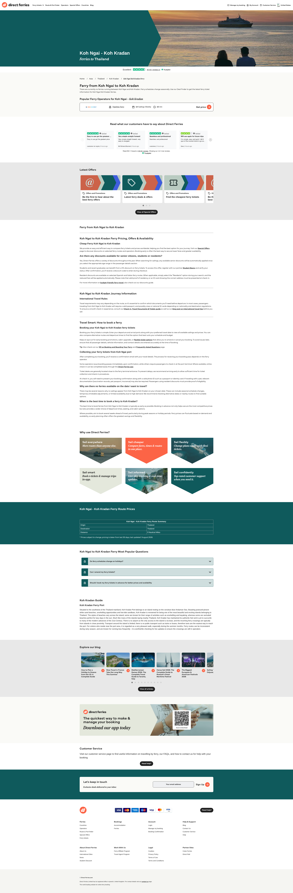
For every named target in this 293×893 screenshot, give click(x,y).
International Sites (86, 854)
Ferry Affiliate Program (122, 851)
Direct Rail (186, 854)
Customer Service (189, 832)
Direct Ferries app (125, 367)
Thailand (101, 79)
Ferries (116, 828)
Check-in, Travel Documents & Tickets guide (142, 309)
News (82, 857)
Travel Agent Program (122, 854)
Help (184, 835)
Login (150, 825)
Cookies (151, 851)
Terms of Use (153, 857)
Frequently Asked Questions (148, 347)
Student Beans (189, 268)
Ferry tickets (84, 838)
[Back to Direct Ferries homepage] (15, 5)
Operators (64, 5)
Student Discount (86, 861)
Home (82, 79)
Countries (85, 5)
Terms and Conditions (156, 861)
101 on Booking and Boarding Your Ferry (115, 347)
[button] (147, 561)
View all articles (146, 689)
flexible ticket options (143, 340)
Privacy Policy (153, 854)
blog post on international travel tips (187, 309)
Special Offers (75, 5)
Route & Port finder (52, 5)
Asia (91, 79)
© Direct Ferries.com (86, 877)
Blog (92, 5)
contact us (145, 881)
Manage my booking (155, 828)
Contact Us (187, 828)
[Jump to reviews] (146, 69)
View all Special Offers (146, 212)
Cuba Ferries (187, 851)
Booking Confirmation (156, 832)
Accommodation (119, 825)
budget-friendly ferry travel (112, 283)
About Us (83, 851)
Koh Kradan (114, 79)
